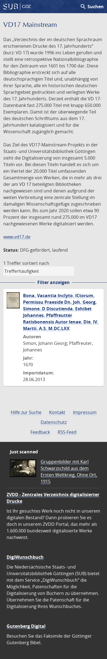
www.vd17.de (16, 237)
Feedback (40, 432)
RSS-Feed (67, 432)
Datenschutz (54, 422)
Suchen (92, 6)
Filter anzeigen (53, 282)
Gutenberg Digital (26, 626)
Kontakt (57, 412)
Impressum (85, 412)
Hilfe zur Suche (26, 412)
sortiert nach (35, 263)
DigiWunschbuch (25, 557)
